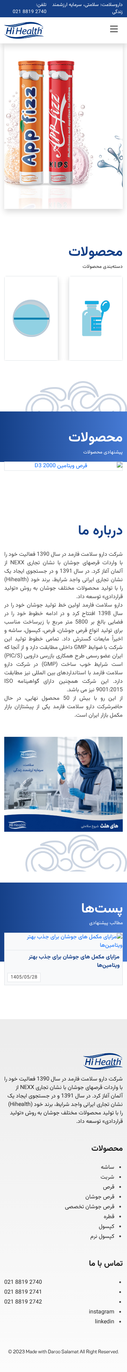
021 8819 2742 (23, 1302)
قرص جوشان (99, 1197)
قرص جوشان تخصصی (89, 1207)
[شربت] (95, 318)
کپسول (106, 1227)
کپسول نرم (102, 1237)
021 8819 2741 (23, 1292)
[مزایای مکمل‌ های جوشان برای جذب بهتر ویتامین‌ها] (63, 941)
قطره (109, 1217)
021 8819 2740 (30, 12)
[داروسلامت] (24, 30)
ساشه (107, 1167)
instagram (101, 1312)
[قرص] (31, 318)
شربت (107, 1177)
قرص (108, 1187)
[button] (114, 30)
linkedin (104, 1322)
